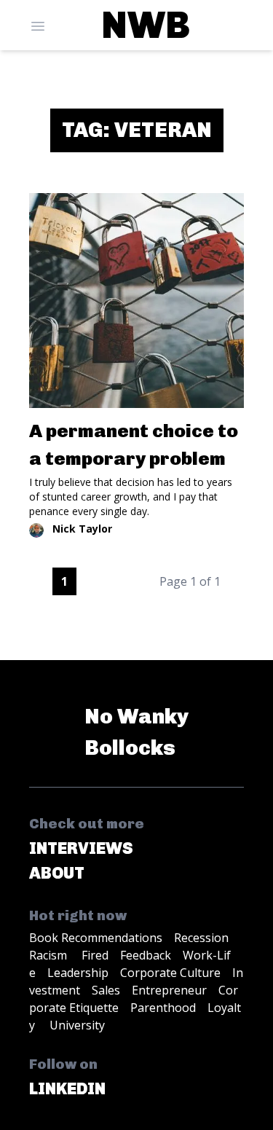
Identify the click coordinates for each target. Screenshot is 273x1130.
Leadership (77, 973)
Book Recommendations (95, 938)
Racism (49, 955)
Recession (201, 938)
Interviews (81, 848)
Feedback (145, 955)
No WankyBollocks (136, 732)
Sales (106, 990)
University (77, 1025)
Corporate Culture (170, 973)
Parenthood (163, 1008)
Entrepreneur (169, 990)
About (56, 873)
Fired (95, 955)
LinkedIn (67, 1089)
